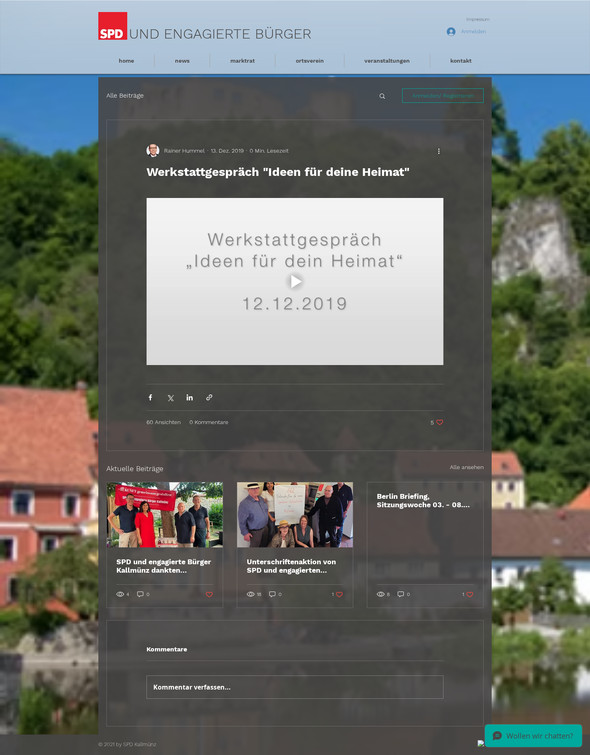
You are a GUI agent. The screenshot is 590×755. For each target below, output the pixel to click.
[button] (382, 95)
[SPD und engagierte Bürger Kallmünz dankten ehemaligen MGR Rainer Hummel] (165, 514)
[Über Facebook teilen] (150, 397)
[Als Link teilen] (209, 397)
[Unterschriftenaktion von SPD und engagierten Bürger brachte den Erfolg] (295, 514)
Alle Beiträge (125, 95)
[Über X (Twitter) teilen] (170, 397)
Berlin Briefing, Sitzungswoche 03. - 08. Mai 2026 (420, 500)
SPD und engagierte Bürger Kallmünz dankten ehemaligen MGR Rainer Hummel (163, 565)
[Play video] (295, 281)
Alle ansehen (467, 467)
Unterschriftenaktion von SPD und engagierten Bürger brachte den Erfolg (292, 565)
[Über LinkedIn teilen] (189, 397)
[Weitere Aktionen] (439, 150)
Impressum (478, 19)
